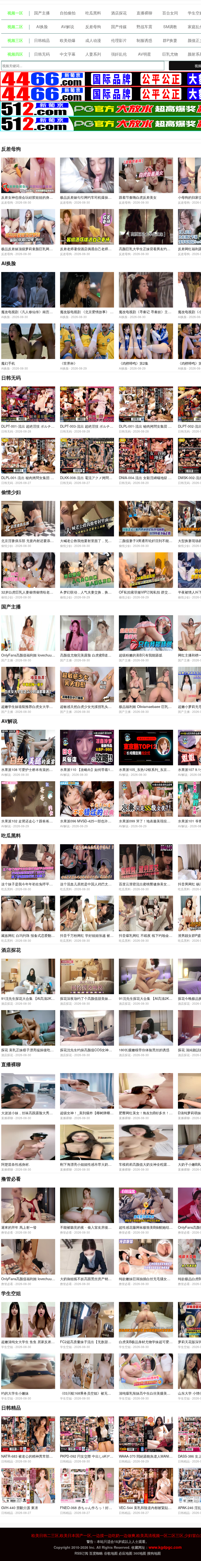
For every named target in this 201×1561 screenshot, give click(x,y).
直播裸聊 (144, 13)
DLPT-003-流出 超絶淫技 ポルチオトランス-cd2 (97, 426)
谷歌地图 (111, 1553)
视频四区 (15, 54)
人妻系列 (93, 54)
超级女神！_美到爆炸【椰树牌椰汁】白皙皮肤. (96, 1112)
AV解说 (67, 26)
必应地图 (125, 1553)
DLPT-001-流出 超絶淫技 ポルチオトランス (34, 426)
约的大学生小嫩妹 (15, 1393)
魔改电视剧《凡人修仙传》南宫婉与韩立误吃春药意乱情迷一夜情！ (52, 311)
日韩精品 (42, 40)
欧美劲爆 (67, 40)
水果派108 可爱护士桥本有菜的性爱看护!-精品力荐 (40, 769)
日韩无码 (42, 54)
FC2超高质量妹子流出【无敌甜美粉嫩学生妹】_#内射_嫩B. (105, 1341)
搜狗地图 (154, 1553)
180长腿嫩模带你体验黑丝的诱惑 (144, 1049)
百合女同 (170, 13)
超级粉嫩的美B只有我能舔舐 (140, 655)
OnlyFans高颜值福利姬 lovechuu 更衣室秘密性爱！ (40, 1278)
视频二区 (15, 26)
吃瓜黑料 (93, 13)
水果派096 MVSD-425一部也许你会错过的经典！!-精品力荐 (105, 820)
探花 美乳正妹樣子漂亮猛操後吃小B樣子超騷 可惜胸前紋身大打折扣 (53, 1049)
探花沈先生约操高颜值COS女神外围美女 (91, 1049)
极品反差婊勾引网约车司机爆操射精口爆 (91, 197)
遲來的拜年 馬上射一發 (19, 1227)
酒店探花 (119, 13)
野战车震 (144, 26)
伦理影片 (119, 40)
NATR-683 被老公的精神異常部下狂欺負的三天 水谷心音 (44, 1456)
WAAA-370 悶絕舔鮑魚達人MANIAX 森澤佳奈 (153, 1456)
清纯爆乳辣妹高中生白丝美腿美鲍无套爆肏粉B (154, 1393)
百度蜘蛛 (96, 1553)
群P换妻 (170, 40)
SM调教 (170, 26)
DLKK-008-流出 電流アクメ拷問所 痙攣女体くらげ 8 (100, 477)
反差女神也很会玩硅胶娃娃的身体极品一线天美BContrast (45, 197)
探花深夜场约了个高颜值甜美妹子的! (88, 998)
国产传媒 (119, 26)
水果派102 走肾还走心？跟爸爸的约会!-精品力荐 (38, 820)
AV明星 (144, 54)
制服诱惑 (144, 40)
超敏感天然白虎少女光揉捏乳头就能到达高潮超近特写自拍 (104, 706)
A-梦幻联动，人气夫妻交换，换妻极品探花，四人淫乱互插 (104, 592)
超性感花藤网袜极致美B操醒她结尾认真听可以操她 (158, 1227)
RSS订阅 (81, 1553)
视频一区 (15, 13)
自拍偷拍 (67, 13)
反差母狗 (93, 26)
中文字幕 (67, 54)
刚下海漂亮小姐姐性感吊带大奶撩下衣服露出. (95, 1164)
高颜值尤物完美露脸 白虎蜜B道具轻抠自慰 (92, 655)
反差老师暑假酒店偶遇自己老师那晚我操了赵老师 (98, 248)
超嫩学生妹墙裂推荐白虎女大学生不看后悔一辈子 (39, 706)
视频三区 (15, 40)
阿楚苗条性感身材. (15, 1164)
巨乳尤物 (170, 54)
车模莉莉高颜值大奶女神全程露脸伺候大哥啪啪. (155, 1164)
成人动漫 (93, 40)
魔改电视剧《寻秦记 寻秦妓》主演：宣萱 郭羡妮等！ (159, 311)
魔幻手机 (8, 363)
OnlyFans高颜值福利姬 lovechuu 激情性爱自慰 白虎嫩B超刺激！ (50, 655)
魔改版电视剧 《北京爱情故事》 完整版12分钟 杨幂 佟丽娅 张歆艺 (111, 311)
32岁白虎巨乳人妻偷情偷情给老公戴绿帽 (32, 592)
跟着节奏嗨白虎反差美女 (138, 197)
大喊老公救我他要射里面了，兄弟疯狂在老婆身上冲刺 (101, 540)
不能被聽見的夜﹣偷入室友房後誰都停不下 (92, 1227)
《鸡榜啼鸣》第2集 (133, 363)
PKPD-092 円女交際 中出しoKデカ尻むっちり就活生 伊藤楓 (106, 1456)
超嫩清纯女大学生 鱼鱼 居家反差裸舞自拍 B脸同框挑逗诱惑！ (48, 1341)
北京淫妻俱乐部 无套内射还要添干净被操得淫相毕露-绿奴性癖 (48, 540)
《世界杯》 (68, 363)
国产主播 (42, 13)
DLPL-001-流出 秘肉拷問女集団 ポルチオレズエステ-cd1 (44, 477)
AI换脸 (42, 26)
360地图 (139, 1553)
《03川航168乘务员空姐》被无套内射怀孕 (92, 1393)
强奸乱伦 (119, 54)
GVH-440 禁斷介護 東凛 (19, 1507)
